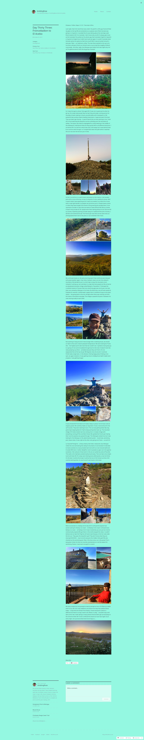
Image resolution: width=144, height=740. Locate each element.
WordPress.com (54, 734)
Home (95, 11)
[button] (81, 63)
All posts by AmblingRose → (39, 721)
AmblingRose (42, 11)
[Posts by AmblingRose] (34, 686)
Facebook (37, 734)
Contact (108, 11)
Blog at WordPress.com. (108, 734)
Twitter (32, 734)
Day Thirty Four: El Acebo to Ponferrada (42, 52)
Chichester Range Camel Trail (41, 715)
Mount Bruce (36, 710)
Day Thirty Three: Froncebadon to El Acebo (42, 30)
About (102, 11)
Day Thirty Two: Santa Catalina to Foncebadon (44, 48)
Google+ (43, 734)
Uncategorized (36, 43)
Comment (106, 699)
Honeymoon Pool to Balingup (41, 704)
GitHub (47, 734)
